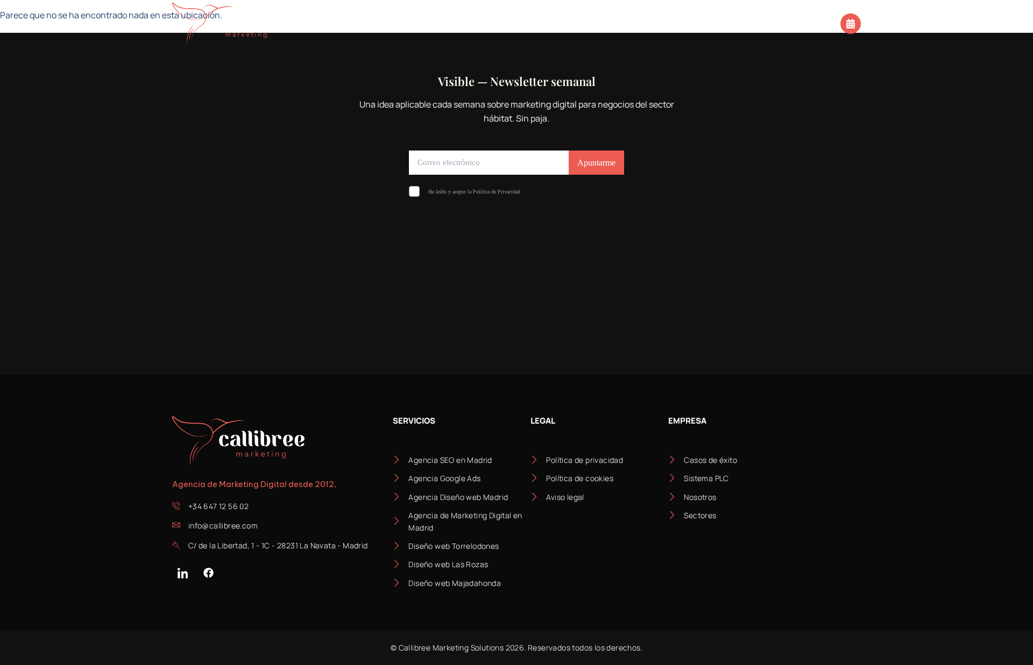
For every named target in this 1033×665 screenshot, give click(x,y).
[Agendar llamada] (850, 23)
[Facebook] (208, 572)
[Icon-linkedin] (182, 572)
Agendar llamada (799, 22)
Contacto (707, 23)
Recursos (627, 23)
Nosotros (559, 23)
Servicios (328, 23)
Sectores (405, 23)
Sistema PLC (487, 23)
